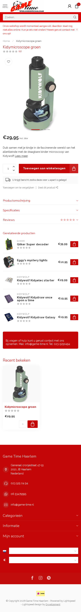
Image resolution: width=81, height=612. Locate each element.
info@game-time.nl (22, 504)
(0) (20, 51)
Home (6, 40)
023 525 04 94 (19, 483)
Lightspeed (69, 600)
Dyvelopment (53, 604)
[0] (76, 6)
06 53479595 (18, 493)
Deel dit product (47, 187)
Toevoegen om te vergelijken (18, 187)
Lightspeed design (32, 604)
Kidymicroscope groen (28, 40)
